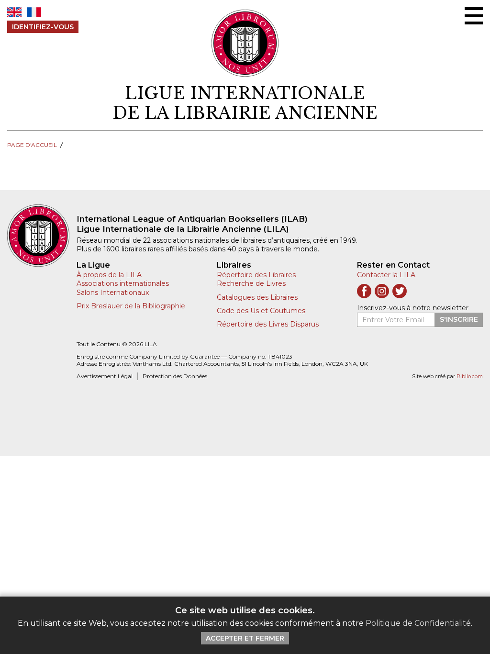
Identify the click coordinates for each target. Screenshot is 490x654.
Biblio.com (470, 376)
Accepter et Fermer (245, 638)
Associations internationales (123, 283)
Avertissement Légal (105, 376)
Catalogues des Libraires (257, 297)
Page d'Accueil (32, 144)
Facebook (364, 291)
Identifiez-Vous (43, 27)
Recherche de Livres (251, 283)
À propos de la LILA (109, 275)
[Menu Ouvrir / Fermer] (474, 15)
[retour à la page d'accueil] (42, 235)
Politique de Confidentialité (418, 623)
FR (34, 12)
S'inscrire (459, 319)
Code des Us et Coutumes (261, 310)
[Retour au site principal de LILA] (245, 43)
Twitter (399, 291)
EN (14, 12)
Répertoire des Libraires (256, 275)
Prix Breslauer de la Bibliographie (131, 306)
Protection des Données (175, 376)
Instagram (382, 291)
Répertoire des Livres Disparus (268, 324)
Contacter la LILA (386, 275)
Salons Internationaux (113, 292)
